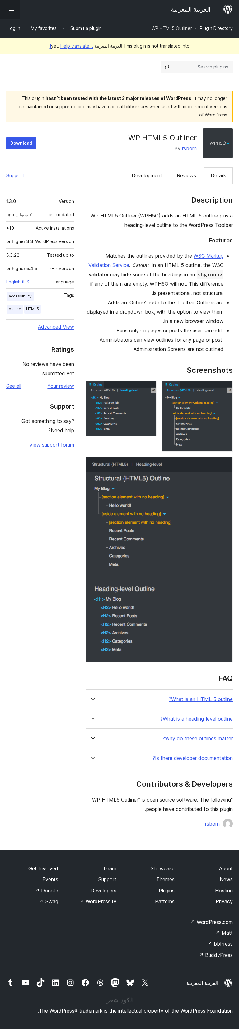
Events (50, 879)
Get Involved (43, 868)
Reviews (186, 175)
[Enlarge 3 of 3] (224, 465)
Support (15, 175)
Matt (224, 933)
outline (15, 308)
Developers (103, 890)
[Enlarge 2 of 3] (148, 389)
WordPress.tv (97, 901)
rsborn (189, 148)
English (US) (18, 281)
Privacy (224, 901)
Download (21, 143)
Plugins (167, 890)
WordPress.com (211, 922)
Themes (165, 879)
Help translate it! (71, 46)
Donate (46, 890)
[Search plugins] (167, 67)
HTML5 (32, 308)
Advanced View (56, 327)
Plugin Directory (216, 28)
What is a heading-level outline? (196, 719)
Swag (48, 901)
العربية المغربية (202, 983)
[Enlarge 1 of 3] (224, 389)
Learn (110, 868)
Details (218, 175)
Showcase (163, 868)
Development (147, 175)
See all (13, 386)
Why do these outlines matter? (197, 738)
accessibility (20, 296)
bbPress (220, 944)
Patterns (165, 901)
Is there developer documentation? (192, 758)
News (226, 879)
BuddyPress (216, 955)
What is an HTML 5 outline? (201, 699)
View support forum (51, 445)
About (226, 868)
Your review (60, 386)
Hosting (224, 890)
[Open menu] (10, 9)
